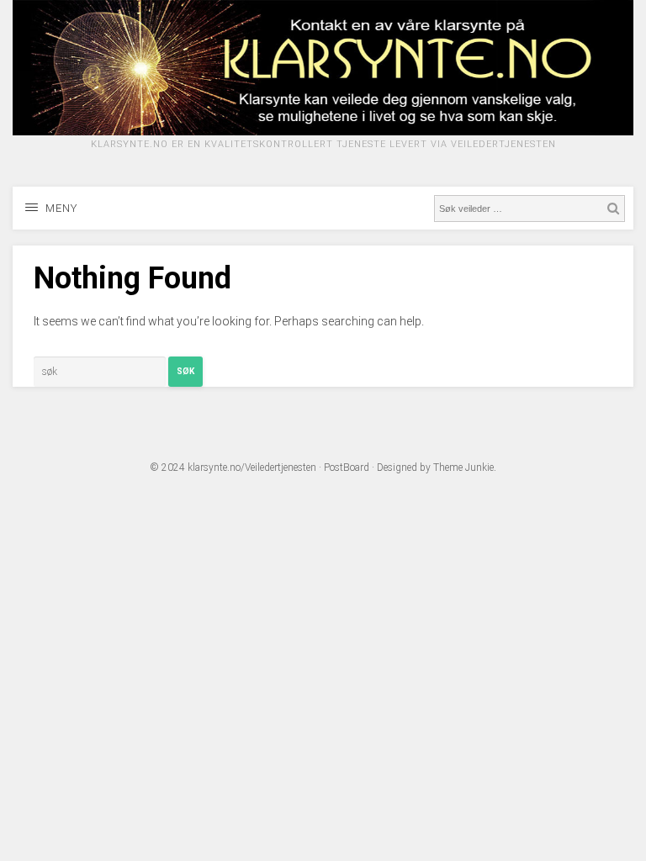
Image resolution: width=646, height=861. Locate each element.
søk (185, 371)
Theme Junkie (463, 467)
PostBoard (346, 467)
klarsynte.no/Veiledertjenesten (252, 467)
